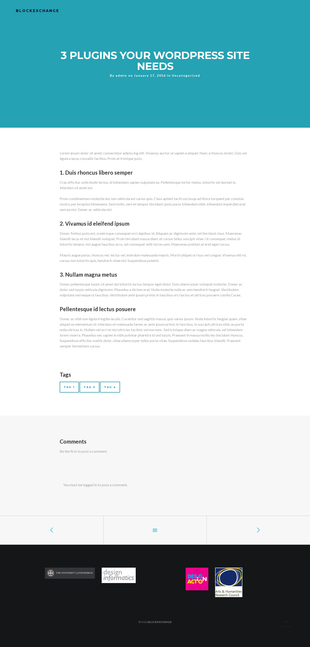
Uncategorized (186, 75)
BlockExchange (160, 622)
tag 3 (89, 387)
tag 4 (110, 387)
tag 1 (69, 387)
